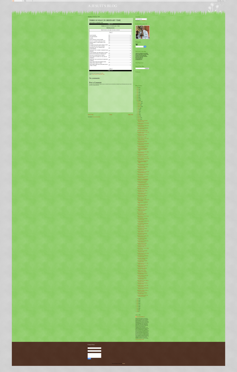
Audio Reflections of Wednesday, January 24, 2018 (142, 184)
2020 (137, 97)
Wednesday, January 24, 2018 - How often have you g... (142, 188)
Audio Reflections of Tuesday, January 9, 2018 (142, 261)
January (138, 119)
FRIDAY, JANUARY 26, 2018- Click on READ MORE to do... (143, 172)
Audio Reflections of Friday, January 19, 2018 (141, 214)
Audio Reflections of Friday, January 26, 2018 (141, 170)
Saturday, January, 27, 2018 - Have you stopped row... (143, 159)
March (138, 116)
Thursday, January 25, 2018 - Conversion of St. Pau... (142, 182)
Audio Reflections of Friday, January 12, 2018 (141, 246)
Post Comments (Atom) (96, 116)
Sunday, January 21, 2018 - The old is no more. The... (142, 205)
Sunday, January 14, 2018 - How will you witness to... (142, 241)
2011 (137, 308)
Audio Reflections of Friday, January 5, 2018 (141, 278)
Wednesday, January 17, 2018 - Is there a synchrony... (143, 226)
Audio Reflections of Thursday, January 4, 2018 (142, 283)
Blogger (123, 363)
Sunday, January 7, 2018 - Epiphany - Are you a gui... (142, 271)
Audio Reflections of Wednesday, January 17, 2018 (142, 224)
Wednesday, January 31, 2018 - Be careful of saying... (143, 132)
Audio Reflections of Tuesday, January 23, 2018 (142, 191)
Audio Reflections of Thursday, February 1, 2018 (142, 121)
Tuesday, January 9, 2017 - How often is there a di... (142, 264)
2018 (137, 100)
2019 (137, 98)
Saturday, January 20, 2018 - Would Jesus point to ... (142, 210)
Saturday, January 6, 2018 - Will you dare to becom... (142, 276)
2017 (137, 298)
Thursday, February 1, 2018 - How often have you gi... (143, 126)
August (138, 108)
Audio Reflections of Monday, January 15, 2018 (142, 234)
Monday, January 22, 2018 (141, 198)
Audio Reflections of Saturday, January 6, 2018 (142, 273)
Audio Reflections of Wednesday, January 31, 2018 (142, 128)
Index (109, 24)
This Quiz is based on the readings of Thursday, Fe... (143, 123)
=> (112, 24)
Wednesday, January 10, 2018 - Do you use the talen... (142, 259)
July (138, 109)
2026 (137, 87)
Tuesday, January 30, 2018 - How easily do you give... (143, 139)
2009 (137, 311)
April (138, 114)
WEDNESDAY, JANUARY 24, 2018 (143, 186)
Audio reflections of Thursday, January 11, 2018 (142, 251)
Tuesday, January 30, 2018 (141, 137)
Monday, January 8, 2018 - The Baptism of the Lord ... (142, 266)
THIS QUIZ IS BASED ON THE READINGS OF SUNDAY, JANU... (142, 149)
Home (110, 114)
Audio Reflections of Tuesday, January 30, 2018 (142, 135)
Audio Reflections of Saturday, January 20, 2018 (142, 207)
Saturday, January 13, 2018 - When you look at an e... (142, 244)
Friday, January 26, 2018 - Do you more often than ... (143, 175)
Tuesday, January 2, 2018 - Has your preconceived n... (142, 296)
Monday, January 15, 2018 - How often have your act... (142, 236)
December (139, 101)
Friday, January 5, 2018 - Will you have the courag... (142, 281)
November (139, 103)
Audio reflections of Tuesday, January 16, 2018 (142, 229)
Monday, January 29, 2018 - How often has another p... (142, 146)
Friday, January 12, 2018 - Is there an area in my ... (143, 249)
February (139, 117)
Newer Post (90, 114)
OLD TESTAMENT (140, 212)
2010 (137, 309)
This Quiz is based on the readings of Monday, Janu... (143, 144)
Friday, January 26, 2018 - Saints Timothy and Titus (142, 165)
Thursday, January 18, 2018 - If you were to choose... (143, 221)
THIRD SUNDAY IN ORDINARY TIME (98, 74)
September (139, 106)
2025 (137, 89)
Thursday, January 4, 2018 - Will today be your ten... (142, 286)
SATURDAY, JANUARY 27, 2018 (142, 156)
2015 (137, 301)
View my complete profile (139, 339)
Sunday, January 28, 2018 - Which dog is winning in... (143, 152)
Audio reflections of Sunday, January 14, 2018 (142, 239)
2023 (137, 92)
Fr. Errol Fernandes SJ (141, 316)
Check (110, 32)
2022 (137, 94)
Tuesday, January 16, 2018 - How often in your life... (143, 231)
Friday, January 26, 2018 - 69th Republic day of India (142, 167)
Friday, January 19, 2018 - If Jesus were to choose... (143, 216)
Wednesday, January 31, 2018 (142, 130)
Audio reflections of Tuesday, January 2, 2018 (142, 293)
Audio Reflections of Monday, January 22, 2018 (142, 196)
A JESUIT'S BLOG (102, 5)
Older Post (130, 114)
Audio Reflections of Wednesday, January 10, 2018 (142, 256)
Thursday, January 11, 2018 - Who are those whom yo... (143, 254)
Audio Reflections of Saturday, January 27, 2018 (142, 155)
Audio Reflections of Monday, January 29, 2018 (142, 141)
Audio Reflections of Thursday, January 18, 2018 (142, 219)
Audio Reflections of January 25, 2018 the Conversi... (142, 177)
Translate (143, 20)
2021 (137, 95)
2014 (137, 303)
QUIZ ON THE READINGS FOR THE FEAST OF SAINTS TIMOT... (142, 162)
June (138, 111)
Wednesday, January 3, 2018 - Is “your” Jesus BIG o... (142, 291)
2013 (137, 305)
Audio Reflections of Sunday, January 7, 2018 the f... (142, 268)
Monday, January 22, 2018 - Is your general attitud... (143, 200)
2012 (137, 306)
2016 (137, 300)
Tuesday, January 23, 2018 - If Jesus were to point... (142, 193)
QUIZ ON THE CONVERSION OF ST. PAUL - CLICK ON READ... (142, 179)
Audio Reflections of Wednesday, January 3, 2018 (142, 288)
